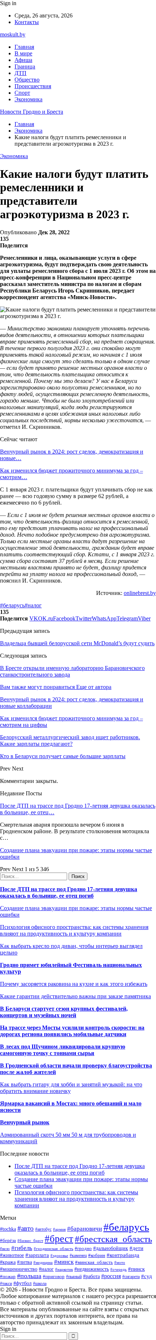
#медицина (43, 1262)
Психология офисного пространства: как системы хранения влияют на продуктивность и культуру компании (74, 930)
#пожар (8, 1276)
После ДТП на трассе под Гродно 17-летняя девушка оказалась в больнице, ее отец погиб (68, 892)
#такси (6, 1283)
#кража (8, 1262)
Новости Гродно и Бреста (31, 112)
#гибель (21, 1248)
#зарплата (37, 1255)
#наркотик (64, 1269)
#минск (64, 1261)
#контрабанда (123, 1255)
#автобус (43, 1229)
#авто (25, 1228)
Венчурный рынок (24, 1122)
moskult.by (12, 34)
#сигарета (131, 1276)
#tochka (8, 1229)
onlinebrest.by (140, 593)
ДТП (20, 73)
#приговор (54, 1276)
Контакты (27, 22)
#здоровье (59, 1255)
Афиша (23, 60)
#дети (136, 1248)
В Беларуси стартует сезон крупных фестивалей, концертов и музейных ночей (64, 1012)
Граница (25, 66)
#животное (12, 1255)
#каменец (78, 1255)
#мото (119, 1262)
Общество (27, 80)
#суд (146, 1276)
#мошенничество (18, 1269)
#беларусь (12, 605)
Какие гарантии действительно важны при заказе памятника (75, 996)
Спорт (22, 93)
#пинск (136, 1269)
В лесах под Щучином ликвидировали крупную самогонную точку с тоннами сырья (62, 1049)
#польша (29, 1276)
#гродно (83, 1248)
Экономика (28, 99)
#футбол (22, 1283)
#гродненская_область (53, 1248)
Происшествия (33, 86)
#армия (59, 1229)
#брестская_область (113, 1239)
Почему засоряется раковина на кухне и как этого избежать (73, 984)
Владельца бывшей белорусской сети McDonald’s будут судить (77, 643)
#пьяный (74, 1276)
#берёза (8, 1240)
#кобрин (96, 1255)
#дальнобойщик (110, 1248)
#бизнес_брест (30, 1240)
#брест (59, 1238)
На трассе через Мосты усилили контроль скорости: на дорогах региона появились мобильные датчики (72, 1030)
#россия (111, 1276)
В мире (23, 53)
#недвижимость (91, 1269)
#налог (33, 605)
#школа (39, 1283)
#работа (91, 1276)
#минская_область (94, 1262)
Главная (24, 47)
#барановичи (84, 1228)
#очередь (118, 1269)
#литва (24, 1262)
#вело (5, 1248)
